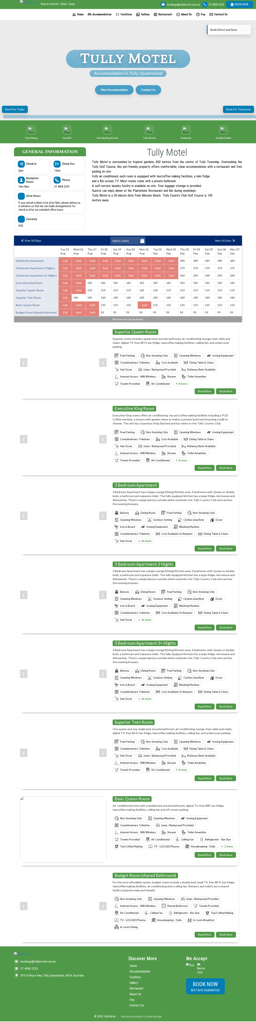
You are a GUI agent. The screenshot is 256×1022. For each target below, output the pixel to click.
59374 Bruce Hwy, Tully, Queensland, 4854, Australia (52, 975)
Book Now (241, 4)
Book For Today (15, 109)
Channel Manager (153, 1016)
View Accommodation (114, 89)
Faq (200, 14)
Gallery (142, 14)
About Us (184, 14)
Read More (204, 391)
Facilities (124, 14)
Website (125, 1016)
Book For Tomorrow (238, 109)
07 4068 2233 (216, 4)
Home (78, 14)
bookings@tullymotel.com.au (183, 4)
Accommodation (99, 14)
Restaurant (162, 14)
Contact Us (218, 14)
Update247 (138, 1016)
